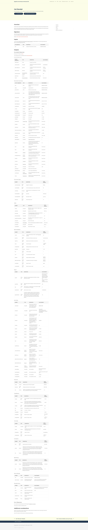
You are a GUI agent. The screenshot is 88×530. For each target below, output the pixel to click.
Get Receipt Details (19, 13)
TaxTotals (24, 158)
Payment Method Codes (31, 139)
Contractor (24, 161)
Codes (60, 1)
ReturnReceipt (25, 173)
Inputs (57, 27)
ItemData (24, 152)
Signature (57, 26)
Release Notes (52, 1)
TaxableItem (26, 366)
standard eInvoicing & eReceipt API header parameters (25, 41)
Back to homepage (18, 521)
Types (57, 1)
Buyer (23, 149)
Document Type (25, 121)
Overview (57, 24)
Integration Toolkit (65, 1)
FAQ (69, 1)
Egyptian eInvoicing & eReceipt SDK (21, 1)
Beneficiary (24, 164)
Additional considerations (59, 30)
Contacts (72, 1)
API (55, 1)
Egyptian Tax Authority (21, 527)
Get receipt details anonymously (29, 13)
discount (25, 351)
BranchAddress (25, 222)
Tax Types (29, 405)
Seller (23, 146)
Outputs (57, 28)
